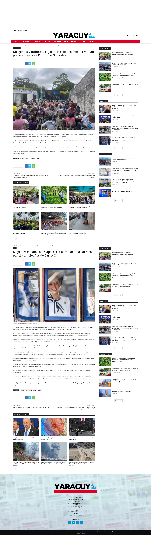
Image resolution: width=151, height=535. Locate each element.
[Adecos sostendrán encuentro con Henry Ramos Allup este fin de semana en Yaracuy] (82, 195)
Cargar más (118, 95)
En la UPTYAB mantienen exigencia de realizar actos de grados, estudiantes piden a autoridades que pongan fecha (53, 233)
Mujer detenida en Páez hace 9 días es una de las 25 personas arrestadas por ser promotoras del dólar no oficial (124, 107)
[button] (136, 41)
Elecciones (22, 158)
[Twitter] (133, 35)
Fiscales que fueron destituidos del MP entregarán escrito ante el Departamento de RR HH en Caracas (125, 128)
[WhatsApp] (33, 63)
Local (42, 203)
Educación (43, 229)
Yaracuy (18, 45)
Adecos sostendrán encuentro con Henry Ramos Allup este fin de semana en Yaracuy (81, 206)
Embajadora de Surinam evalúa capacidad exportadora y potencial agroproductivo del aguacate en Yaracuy (52, 207)
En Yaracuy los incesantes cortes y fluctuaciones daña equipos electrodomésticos (81, 232)
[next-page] (16, 239)
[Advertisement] (47, 11)
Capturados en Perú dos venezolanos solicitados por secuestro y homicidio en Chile (125, 85)
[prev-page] (14, 239)
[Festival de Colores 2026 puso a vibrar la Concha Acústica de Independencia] (105, 66)
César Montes (18, 59)
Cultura (14, 203)
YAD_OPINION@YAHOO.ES (75, 515)
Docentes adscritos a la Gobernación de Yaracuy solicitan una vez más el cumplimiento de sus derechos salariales (125, 170)
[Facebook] (127, 35)
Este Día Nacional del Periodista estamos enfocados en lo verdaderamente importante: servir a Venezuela (124, 191)
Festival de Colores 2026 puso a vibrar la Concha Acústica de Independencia (125, 64)
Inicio (14, 45)
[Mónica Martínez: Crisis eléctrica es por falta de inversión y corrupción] (26, 221)
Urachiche (33, 158)
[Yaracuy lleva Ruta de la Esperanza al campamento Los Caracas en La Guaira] (26, 195)
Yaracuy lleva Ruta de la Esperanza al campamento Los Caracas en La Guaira (26, 206)
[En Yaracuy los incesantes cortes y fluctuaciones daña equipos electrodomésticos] (82, 221)
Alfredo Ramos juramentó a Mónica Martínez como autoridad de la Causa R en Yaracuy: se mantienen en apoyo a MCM (124, 181)
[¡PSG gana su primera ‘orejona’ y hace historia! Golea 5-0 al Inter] (105, 119)
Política (22, 45)
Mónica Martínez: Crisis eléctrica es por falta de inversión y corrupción (25, 232)
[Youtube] (136, 35)
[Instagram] (130, 35)
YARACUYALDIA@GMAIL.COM (75, 517)
